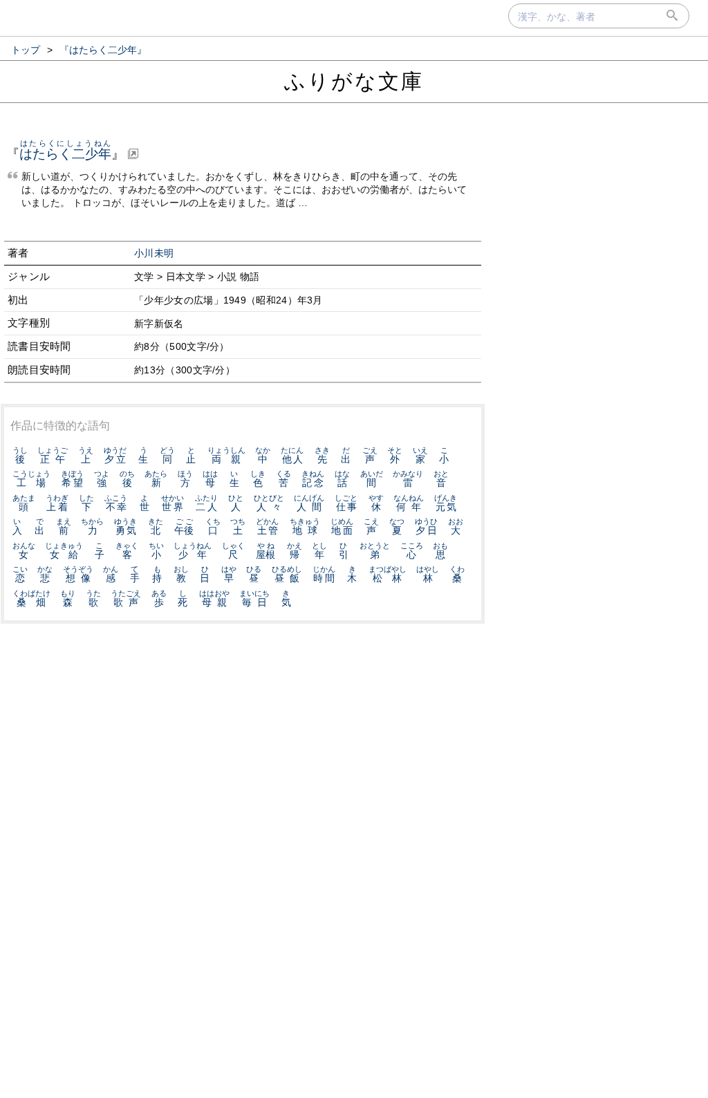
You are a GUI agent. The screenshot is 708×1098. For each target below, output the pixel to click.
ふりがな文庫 (354, 81)
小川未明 (154, 253)
